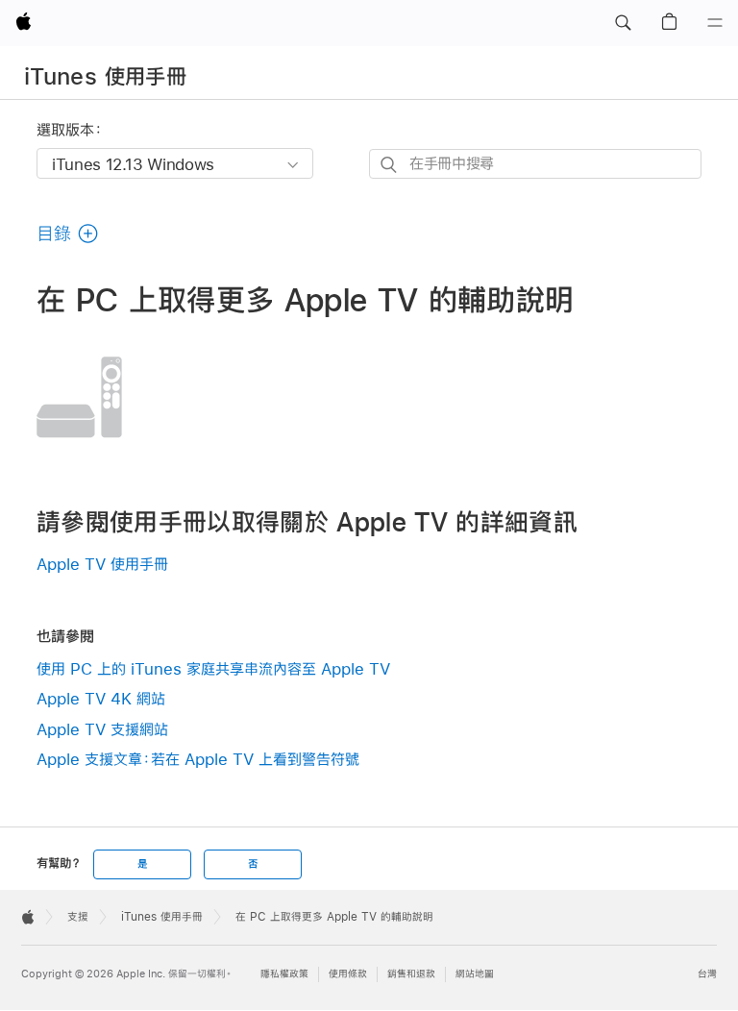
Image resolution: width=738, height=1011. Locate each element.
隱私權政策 (284, 974)
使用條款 (348, 974)
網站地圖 (474, 974)
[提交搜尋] (390, 165)
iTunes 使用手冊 (105, 75)
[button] (623, 23)
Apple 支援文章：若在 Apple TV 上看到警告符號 (198, 759)
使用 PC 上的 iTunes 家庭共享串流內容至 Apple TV (213, 668)
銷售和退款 (411, 974)
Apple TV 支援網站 (102, 729)
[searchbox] (535, 164)
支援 (77, 917)
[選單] (715, 23)
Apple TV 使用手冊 (102, 563)
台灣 (707, 974)
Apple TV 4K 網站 (101, 698)
